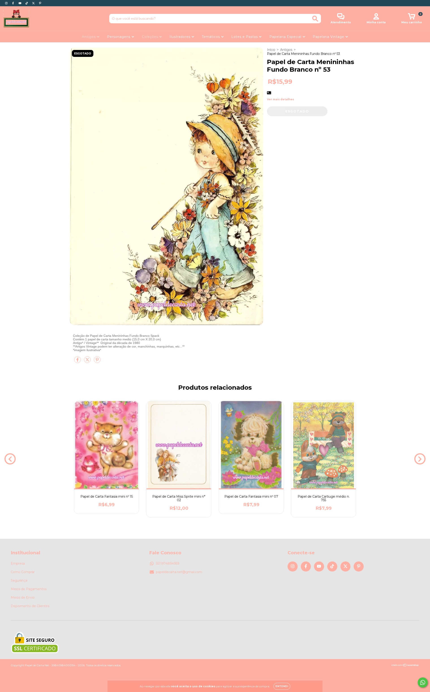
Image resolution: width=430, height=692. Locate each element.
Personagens (119, 37)
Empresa (18, 563)
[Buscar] (315, 18)
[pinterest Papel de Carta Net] (40, 3)
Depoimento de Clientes (30, 606)
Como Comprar (23, 572)
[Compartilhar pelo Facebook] (78, 361)
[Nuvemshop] (405, 665)
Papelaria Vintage (329, 37)
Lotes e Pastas (245, 37)
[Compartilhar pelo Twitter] (88, 361)
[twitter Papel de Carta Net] (33, 3)
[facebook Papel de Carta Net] (13, 3)
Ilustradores (180, 37)
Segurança (19, 580)
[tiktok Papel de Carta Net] (27, 3)
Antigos (89, 37)
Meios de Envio (23, 597)
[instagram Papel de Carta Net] (6, 3)
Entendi (281, 686)
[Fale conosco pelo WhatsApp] (423, 682)
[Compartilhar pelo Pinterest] (97, 361)
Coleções (150, 37)
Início (271, 50)
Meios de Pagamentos (29, 589)
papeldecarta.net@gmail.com (179, 572)
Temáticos (211, 37)
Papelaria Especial (286, 37)
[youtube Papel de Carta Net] (20, 3)
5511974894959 (167, 563)
